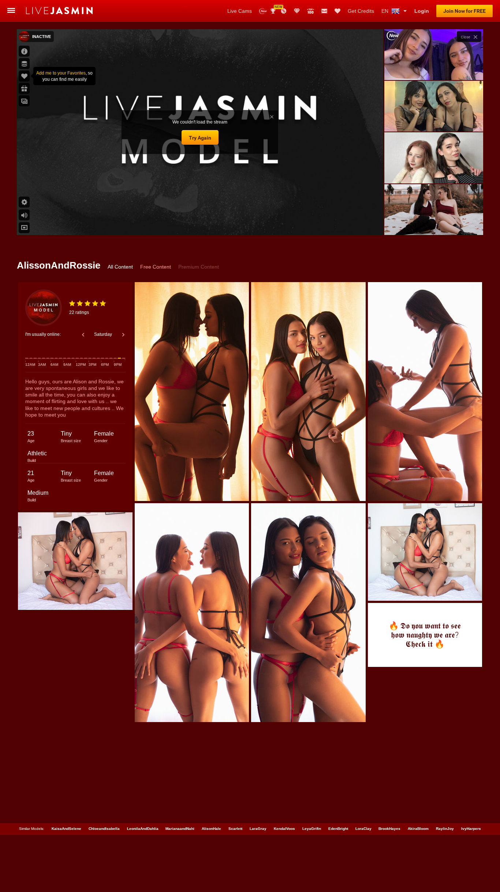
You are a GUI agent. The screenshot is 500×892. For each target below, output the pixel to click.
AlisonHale (211, 829)
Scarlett (235, 829)
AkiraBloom (418, 829)
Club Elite (297, 11)
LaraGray (258, 829)
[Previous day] (83, 335)
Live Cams (239, 11)
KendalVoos (284, 829)
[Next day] (123, 335)
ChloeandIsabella (104, 829)
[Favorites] (337, 11)
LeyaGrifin (311, 829)
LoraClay (363, 829)
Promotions (284, 11)
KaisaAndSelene (66, 829)
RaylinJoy (445, 829)
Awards (276, 8)
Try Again (200, 138)
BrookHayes (389, 829)
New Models (263, 11)
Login (421, 11)
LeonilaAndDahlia (142, 829)
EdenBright (338, 829)
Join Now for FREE (464, 11)
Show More (433, 222)
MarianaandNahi (179, 829)
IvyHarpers (471, 829)
